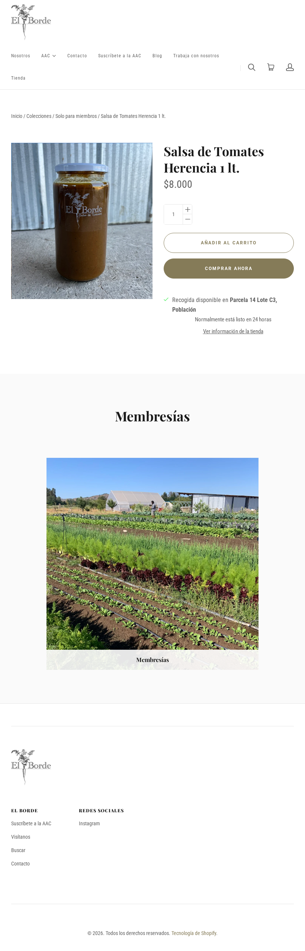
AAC (45, 55)
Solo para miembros (76, 116)
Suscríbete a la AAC (119, 55)
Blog (157, 55)
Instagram (89, 823)
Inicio (16, 116)
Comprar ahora (229, 268)
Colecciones (38, 116)
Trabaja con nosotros (196, 55)
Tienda (18, 78)
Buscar (18, 850)
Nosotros (20, 55)
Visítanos (20, 837)
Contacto (77, 55)
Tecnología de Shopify (193, 933)
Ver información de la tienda (233, 331)
